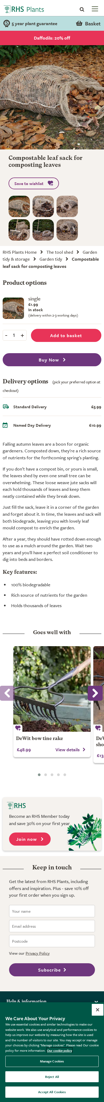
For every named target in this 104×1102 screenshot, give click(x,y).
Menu (94, 8)
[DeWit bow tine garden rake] (52, 689)
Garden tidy (50, 259)
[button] (39, 774)
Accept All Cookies (52, 1091)
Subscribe (49, 969)
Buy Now (49, 359)
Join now (27, 839)
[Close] (97, 1010)
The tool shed (59, 252)
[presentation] (95, 693)
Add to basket (66, 335)
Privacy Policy (38, 953)
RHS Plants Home (20, 252)
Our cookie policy (59, 1050)
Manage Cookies (52, 1061)
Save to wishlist (28, 183)
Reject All (52, 1076)
